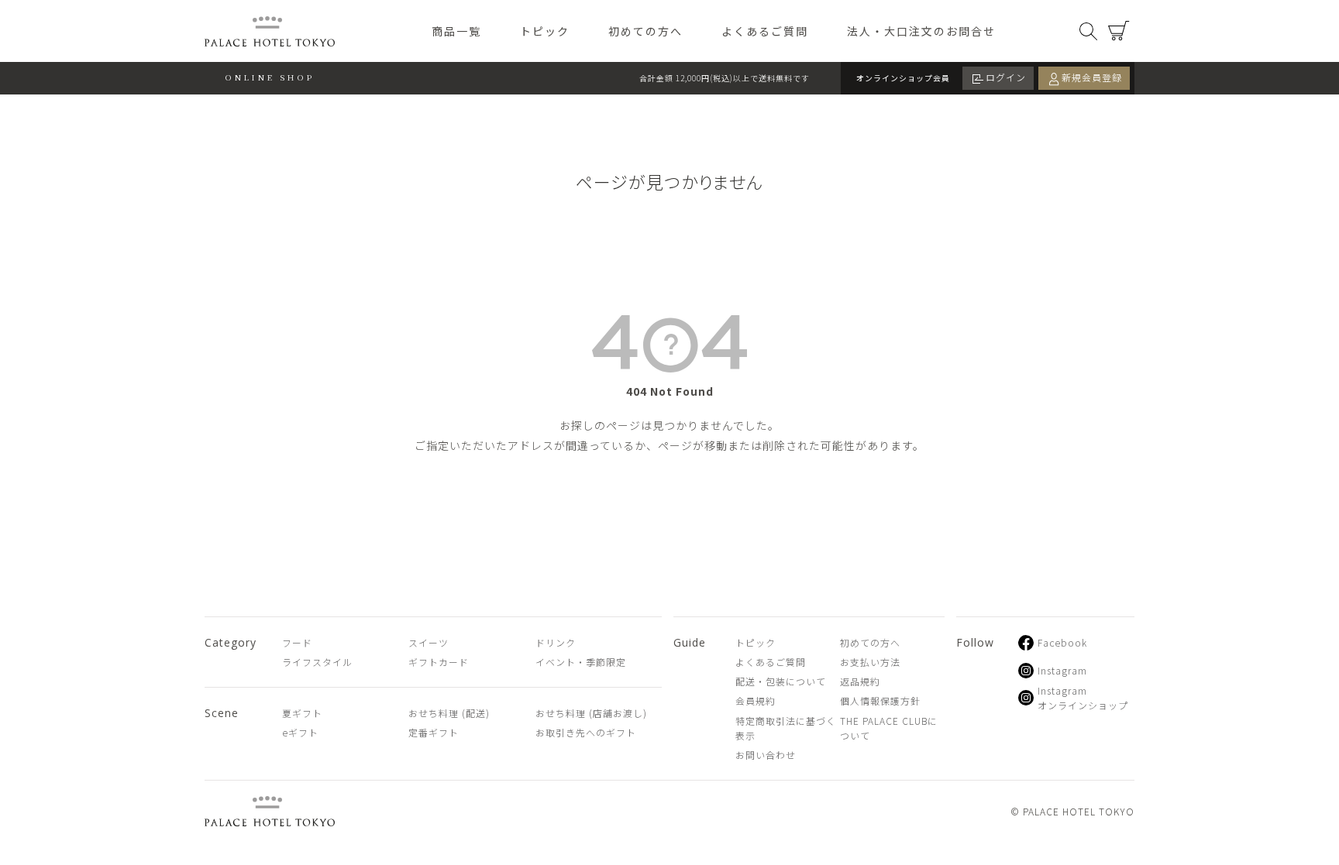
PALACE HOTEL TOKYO (270, 811)
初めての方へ (645, 31)
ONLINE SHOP (270, 77)
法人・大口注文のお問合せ (921, 31)
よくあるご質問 (764, 31)
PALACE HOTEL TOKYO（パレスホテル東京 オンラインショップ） (270, 31)
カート (1118, 30)
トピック (545, 31)
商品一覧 (456, 31)
